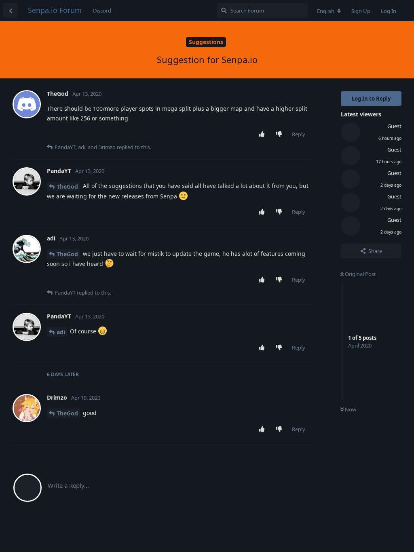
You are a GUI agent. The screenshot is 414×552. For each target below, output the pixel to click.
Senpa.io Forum (55, 10)
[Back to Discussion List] (10, 10)
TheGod (67, 186)
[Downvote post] (280, 134)
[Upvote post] (263, 134)
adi (61, 332)
